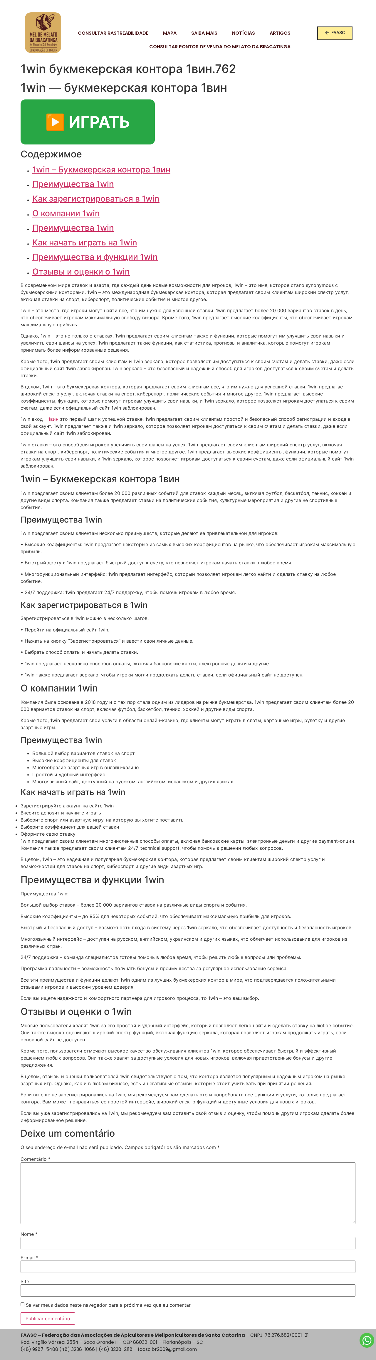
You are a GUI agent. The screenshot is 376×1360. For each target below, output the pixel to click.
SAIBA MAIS (204, 33)
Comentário (36, 1159)
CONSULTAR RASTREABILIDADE (113, 33)
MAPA (170, 33)
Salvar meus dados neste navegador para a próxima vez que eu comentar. (109, 1305)
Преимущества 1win (73, 184)
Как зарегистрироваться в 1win (96, 199)
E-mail (29, 1257)
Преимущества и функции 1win (95, 257)
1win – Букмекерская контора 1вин (101, 169)
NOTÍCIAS (243, 33)
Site (25, 1281)
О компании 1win (66, 213)
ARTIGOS (280, 33)
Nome (29, 1234)
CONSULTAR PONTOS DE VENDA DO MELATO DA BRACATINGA (220, 46)
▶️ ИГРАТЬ (87, 122)
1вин (53, 419)
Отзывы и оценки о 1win (81, 272)
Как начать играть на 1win (84, 242)
